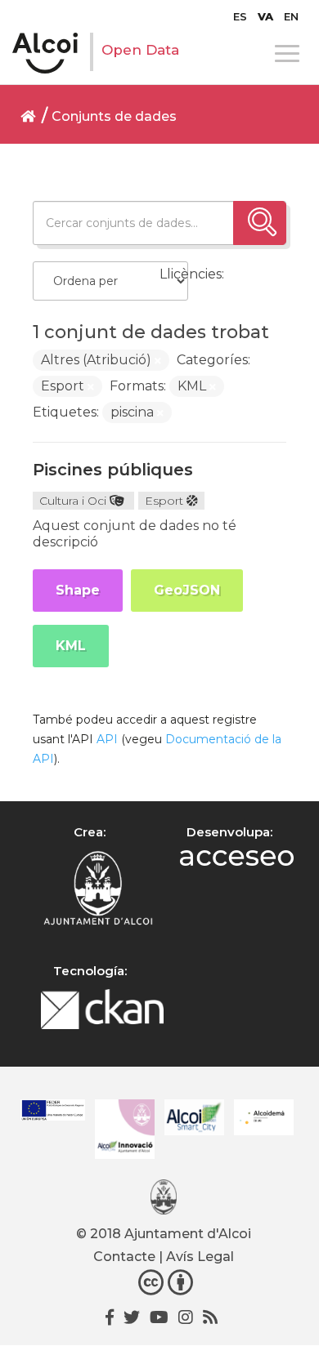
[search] (259, 223)
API (107, 739)
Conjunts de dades (114, 116)
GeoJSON (187, 590)
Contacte (124, 1256)
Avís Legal (200, 1256)
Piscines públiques (113, 469)
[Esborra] (158, 361)
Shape (78, 590)
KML (71, 645)
